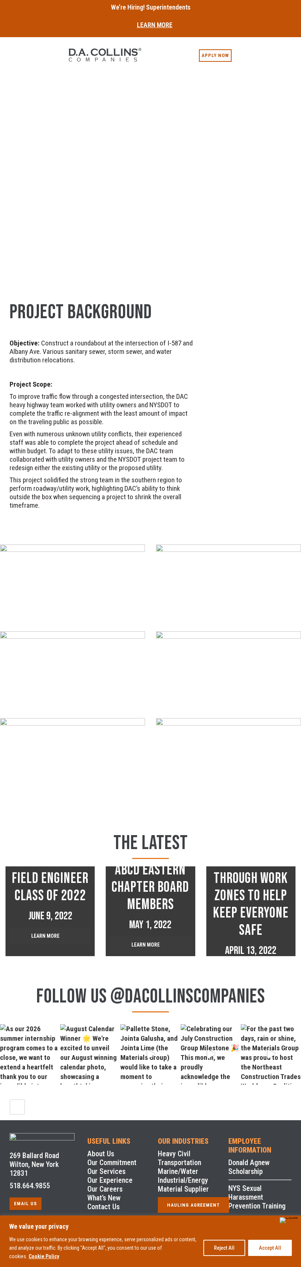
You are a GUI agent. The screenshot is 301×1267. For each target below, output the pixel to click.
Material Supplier (183, 1189)
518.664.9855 (30, 1185)
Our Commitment (112, 1162)
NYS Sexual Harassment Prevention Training (257, 1197)
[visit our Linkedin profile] (248, 51)
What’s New (103, 1197)
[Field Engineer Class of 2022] (50, 911)
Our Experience (110, 1180)
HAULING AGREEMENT (193, 1205)
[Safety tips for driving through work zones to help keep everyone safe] (250, 911)
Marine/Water (178, 1171)
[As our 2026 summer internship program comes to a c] (30, 1054)
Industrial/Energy (183, 1180)
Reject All (224, 1248)
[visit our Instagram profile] (257, 51)
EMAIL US (25, 1203)
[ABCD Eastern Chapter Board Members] (150, 911)
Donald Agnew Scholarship (248, 1167)
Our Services (106, 1171)
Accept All (270, 1248)
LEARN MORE (155, 25)
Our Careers (105, 1189)
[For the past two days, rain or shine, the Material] (271, 1054)
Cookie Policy (44, 1256)
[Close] (289, 1220)
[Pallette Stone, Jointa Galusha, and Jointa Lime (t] (150, 1054)
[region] (150, 1241)
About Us (100, 1153)
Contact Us (103, 1206)
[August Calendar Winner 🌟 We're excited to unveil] (90, 1054)
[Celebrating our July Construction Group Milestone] (211, 1054)
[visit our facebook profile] (238, 51)
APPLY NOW (215, 55)
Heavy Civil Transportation (179, 1158)
